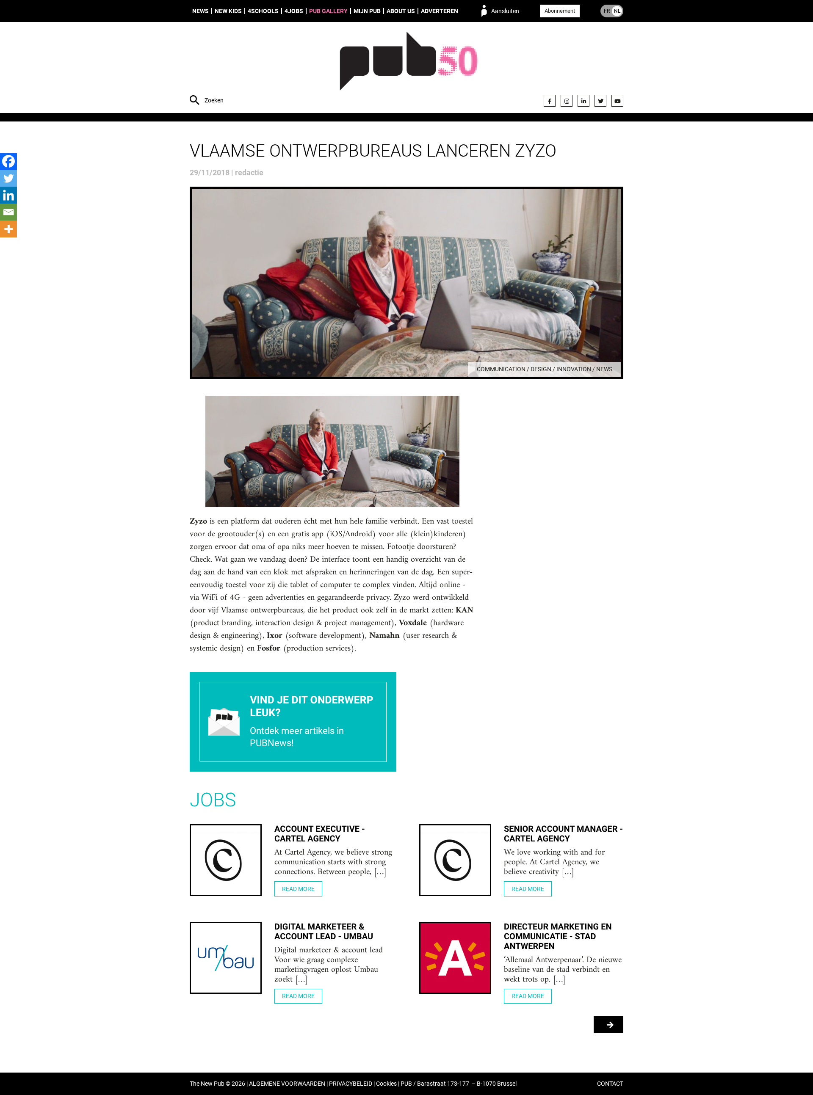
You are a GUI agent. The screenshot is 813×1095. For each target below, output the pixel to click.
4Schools (263, 11)
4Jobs (294, 11)
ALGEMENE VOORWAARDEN (287, 1084)
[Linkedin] (8, 195)
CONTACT (610, 1084)
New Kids (228, 11)
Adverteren (439, 11)
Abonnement (560, 11)
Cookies (386, 1084)
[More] (8, 229)
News (200, 11)
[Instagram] (566, 101)
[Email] (8, 212)
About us (401, 11)
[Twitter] (600, 101)
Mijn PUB (367, 11)
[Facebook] (550, 101)
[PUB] (409, 68)
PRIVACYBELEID (350, 1084)
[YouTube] (617, 101)
